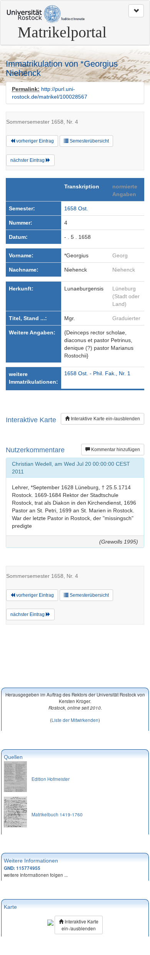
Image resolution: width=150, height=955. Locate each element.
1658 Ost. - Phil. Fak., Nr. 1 (97, 373)
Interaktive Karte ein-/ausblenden (105, 418)
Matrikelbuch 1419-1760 (57, 814)
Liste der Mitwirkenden (75, 720)
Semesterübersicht (88, 141)
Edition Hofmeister (51, 778)
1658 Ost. (76, 208)
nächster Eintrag (28, 160)
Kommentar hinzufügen (115, 449)
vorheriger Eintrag (34, 141)
